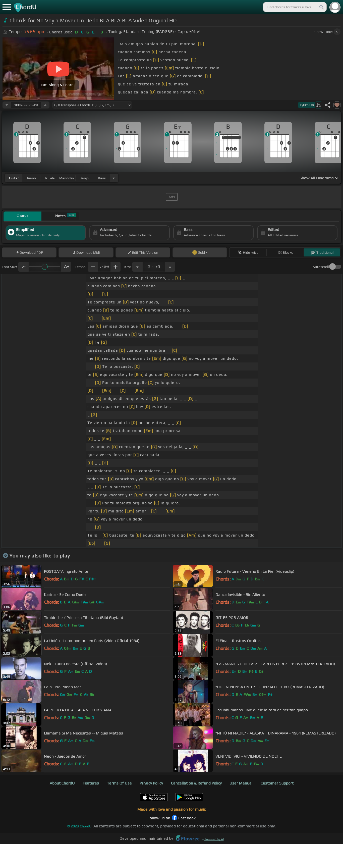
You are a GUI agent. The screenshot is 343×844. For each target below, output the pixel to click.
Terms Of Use (119, 783)
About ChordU (62, 783)
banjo (84, 178)
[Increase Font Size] (66, 267)
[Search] (321, 7)
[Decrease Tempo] (7, 105)
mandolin (66, 178)
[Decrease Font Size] (23, 267)
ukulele (48, 178)
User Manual (241, 783)
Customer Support (277, 783)
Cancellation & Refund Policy (196, 783)
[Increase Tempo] (45, 105)
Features (91, 783)
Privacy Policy (151, 783)
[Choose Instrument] (114, 178)
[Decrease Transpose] (137, 267)
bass (102, 178)
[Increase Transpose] (170, 267)
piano (31, 178)
